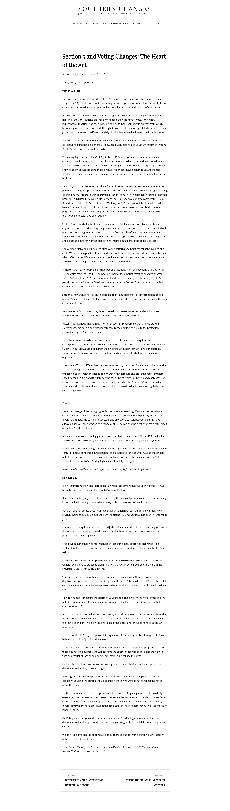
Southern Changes (115, 8)
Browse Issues (100, 23)
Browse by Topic (140, 23)
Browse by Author (119, 23)
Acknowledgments (80, 23)
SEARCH (155, 23)
